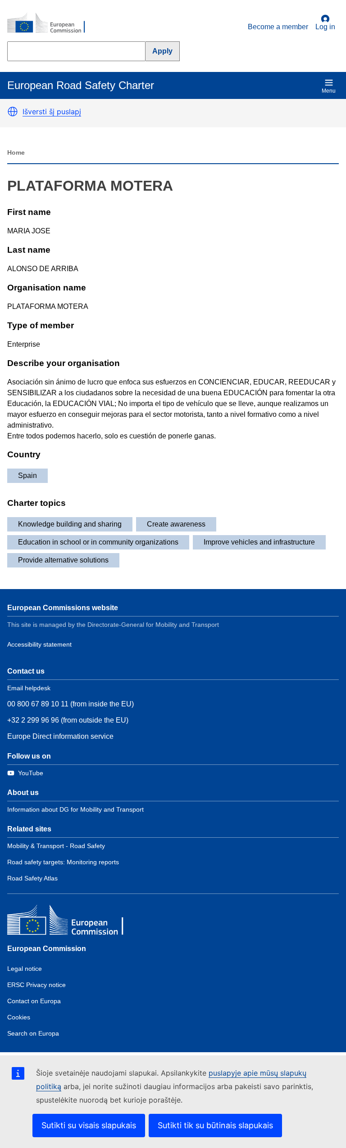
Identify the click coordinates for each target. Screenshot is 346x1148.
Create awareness (176, 524)
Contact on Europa (34, 1001)
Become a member (278, 27)
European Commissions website (62, 608)
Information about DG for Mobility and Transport (75, 809)
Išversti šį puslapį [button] (52, 111)
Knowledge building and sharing (70, 524)
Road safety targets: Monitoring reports (63, 862)
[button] (12, 111)
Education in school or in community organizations (98, 542)
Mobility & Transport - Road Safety (56, 845)
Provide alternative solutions (63, 560)
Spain (27, 475)
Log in (325, 27)
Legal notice (24, 968)
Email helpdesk (28, 688)
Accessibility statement (39, 644)
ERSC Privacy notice (36, 984)
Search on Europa (33, 1033)
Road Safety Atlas (32, 878)
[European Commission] (51, 23)
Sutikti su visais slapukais (88, 1125)
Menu (329, 91)
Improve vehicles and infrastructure (259, 542)
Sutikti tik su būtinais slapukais (215, 1125)
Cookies (18, 1017)
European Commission (46, 948)
